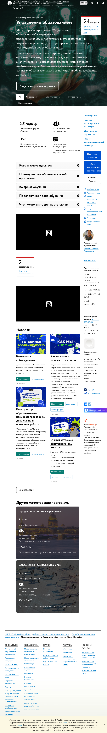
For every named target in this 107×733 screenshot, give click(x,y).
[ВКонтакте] (85, 404)
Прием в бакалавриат (29, 678)
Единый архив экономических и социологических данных (70, 660)
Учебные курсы (93, 189)
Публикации (67, 652)
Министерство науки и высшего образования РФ (88, 655)
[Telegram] (89, 404)
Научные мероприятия (48, 650)
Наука (46, 645)
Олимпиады (28, 673)
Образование (31, 645)
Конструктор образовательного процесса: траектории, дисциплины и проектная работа (30, 416)
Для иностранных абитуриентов (94, 167)
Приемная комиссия (92, 155)
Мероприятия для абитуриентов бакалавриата (31, 652)
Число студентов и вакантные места (92, 200)
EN (86, 3)
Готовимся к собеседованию (26, 358)
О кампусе (11, 645)
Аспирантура (29, 700)
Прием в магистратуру (29, 684)
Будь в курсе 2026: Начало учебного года (90, 29)
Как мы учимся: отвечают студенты (63, 358)
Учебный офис (90, 260)
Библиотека (67, 649)
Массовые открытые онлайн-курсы (89, 670)
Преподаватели (93, 193)
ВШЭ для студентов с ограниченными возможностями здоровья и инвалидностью (13, 696)
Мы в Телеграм (93, 393)
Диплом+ (28, 690)
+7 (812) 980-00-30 (91, 320)
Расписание (91, 218)
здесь (66, 723)
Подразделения (11, 664)
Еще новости (25, 490)
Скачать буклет (92, 179)
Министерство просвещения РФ (89, 662)
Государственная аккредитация (60, 145)
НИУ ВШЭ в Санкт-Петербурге (18, 634)
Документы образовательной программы (94, 211)
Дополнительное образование (31, 694)
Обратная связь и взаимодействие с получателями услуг (32, 706)
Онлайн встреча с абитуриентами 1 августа (61, 443)
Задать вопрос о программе (37, 86)
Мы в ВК (90, 390)
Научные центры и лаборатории (50, 656)
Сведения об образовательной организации (12, 652)
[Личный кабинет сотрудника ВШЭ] (97, 3)
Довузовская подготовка (29, 668)
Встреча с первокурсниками (26, 272)
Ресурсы (67, 645)
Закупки (8, 687)
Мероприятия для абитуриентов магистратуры (31, 661)
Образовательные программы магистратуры (51, 634)
